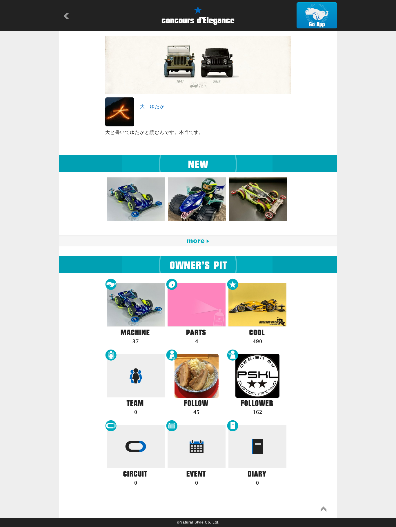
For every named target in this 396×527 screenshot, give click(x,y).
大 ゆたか (152, 106)
